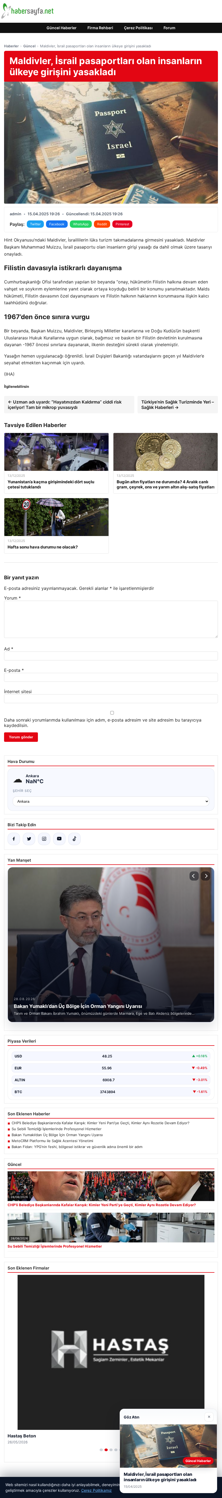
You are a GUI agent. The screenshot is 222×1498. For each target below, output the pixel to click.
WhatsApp (81, 224)
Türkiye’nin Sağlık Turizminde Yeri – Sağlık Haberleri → (177, 404)
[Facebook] (14, 839)
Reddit (102, 224)
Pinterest (122, 224)
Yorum (12, 598)
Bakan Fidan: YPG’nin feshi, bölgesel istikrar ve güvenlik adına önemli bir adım (77, 1147)
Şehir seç (22, 791)
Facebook (56, 224)
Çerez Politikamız (96, 1490)
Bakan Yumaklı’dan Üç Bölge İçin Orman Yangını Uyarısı (57, 1135)
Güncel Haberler (62, 27)
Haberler (11, 46)
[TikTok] (74, 839)
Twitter (35, 224)
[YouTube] (59, 839)
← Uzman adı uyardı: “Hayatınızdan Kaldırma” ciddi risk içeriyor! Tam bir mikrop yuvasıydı (65, 404)
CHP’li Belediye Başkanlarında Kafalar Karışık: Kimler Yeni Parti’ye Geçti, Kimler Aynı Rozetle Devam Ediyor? (101, 1123)
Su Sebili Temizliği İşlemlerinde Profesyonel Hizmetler (57, 1129)
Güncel (29, 46)
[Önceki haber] (194, 876)
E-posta (14, 670)
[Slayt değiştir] (101, 1450)
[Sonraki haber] (205, 876)
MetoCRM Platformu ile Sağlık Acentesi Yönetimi (52, 1141)
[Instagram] (44, 839)
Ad (8, 649)
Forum (169, 27)
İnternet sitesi (18, 691)
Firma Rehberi (100, 27)
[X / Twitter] (29, 839)
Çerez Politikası (138, 27)
